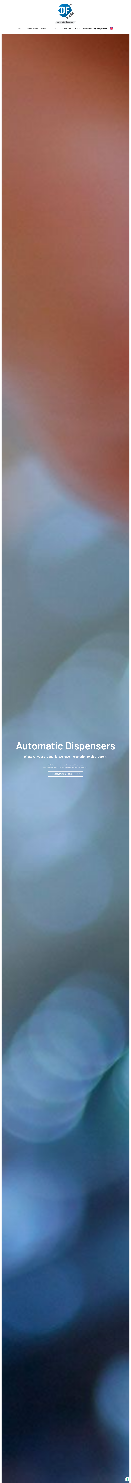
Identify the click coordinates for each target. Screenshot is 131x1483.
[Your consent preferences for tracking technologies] (127, 1479)
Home (20, 29)
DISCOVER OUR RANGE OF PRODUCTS (67, 774)
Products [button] (44, 29)
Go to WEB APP (65, 29)
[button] (111, 29)
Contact (53, 29)
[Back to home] (65, 14)
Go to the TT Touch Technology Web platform (90, 29)
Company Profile (31, 29)
